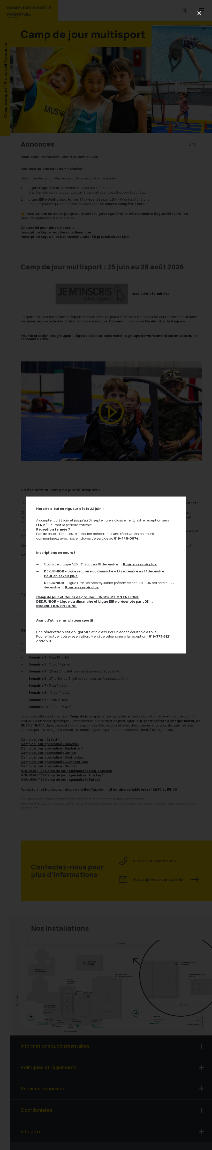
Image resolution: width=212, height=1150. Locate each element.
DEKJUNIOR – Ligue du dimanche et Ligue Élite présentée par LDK (95, 603)
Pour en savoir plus (140, 564)
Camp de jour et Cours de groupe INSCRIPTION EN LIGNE (87, 596)
